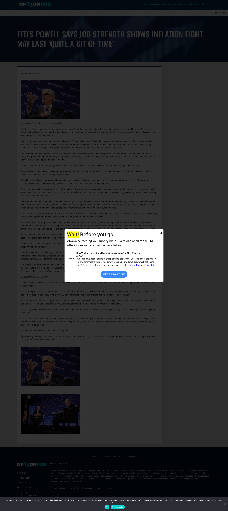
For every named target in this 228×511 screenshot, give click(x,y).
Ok (107, 507)
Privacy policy (118, 507)
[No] (224, 504)
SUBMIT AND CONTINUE (114, 274)
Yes (72, 258)
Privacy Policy (135, 265)
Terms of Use (150, 265)
